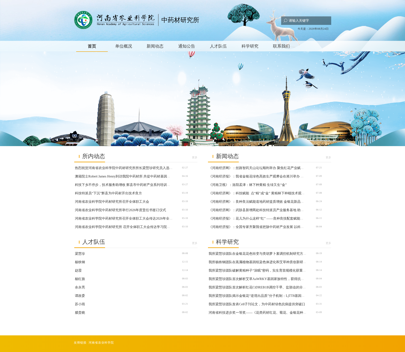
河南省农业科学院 (101, 342)
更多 (194, 157)
